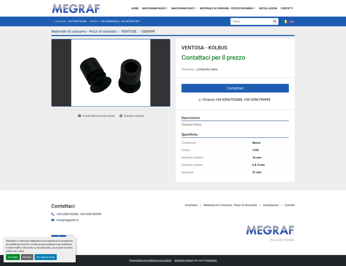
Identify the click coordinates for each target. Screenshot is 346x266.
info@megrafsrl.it (67, 220)
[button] (155, 8)
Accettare (13, 257)
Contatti (287, 8)
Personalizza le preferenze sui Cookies (150, 260)
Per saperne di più (46, 257)
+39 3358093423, (110, 21)
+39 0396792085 (77, 21)
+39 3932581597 (130, 21)
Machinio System (184, 260)
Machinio (212, 260)
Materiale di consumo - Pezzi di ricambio (226, 8)
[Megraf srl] (270, 229)
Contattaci (235, 88)
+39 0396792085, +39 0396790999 (242, 99)
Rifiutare (27, 257)
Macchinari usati (182, 8)
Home (135, 8)
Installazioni (268, 8)
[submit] (274, 21)
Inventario (191, 205)
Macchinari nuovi (154, 8)
